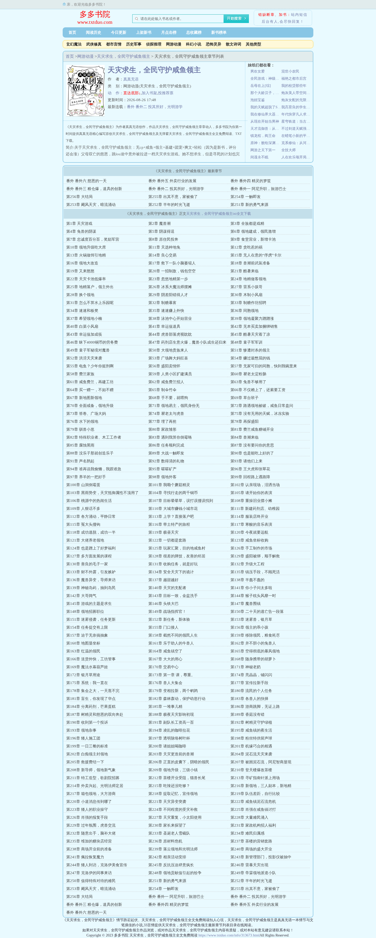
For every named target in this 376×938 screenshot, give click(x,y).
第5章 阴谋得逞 (161, 231)
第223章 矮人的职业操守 (87, 809)
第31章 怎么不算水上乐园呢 (90, 303)
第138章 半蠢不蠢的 (247, 580)
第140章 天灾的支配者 (167, 588)
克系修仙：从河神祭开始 (296, 143)
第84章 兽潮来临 (244, 437)
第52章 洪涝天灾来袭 (84, 358)
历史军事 (133, 44)
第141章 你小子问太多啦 (251, 588)
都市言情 (113, 44)
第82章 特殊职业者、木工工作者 (93, 437)
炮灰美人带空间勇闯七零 (296, 93)
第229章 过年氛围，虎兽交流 (91, 825)
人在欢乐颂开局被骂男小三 (296, 157)
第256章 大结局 (79, 197)
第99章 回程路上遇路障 (250, 477)
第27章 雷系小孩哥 (246, 287)
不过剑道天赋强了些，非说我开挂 (296, 129)
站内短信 (299, 15)
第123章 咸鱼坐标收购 (249, 540)
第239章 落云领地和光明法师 (173, 849)
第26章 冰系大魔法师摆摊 (170, 287)
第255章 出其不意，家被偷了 (173, 197)
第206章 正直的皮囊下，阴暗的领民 (178, 762)
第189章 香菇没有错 (247, 714)
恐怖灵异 (213, 44)
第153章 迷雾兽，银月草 (251, 619)
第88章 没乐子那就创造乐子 (90, 453)
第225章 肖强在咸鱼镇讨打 (253, 809)
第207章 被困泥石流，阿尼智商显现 (260, 762)
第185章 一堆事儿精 (165, 707)
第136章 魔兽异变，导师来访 (91, 580)
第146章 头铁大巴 (163, 604)
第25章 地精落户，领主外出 (90, 287)
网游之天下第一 (262, 150)
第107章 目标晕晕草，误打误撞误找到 (180, 501)
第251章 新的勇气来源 (249, 205)
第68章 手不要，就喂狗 (168, 398)
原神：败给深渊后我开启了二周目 (265, 143)
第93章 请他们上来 (246, 461)
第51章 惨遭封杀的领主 (250, 350)
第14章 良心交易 (162, 255)
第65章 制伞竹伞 (162, 390)
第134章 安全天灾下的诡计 (171, 572)
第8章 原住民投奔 (163, 239)
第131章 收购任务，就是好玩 (173, 564)
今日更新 (118, 32)
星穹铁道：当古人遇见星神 (296, 121)
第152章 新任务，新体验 (169, 619)
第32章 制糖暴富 (162, 303)
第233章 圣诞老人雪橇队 (169, 833)
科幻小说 (193, 44)
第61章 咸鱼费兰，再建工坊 (90, 382)
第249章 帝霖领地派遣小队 (253, 873)
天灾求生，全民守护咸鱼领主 (123, 56)
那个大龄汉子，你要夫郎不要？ (265, 93)
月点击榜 (168, 32)
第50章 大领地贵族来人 (168, 350)
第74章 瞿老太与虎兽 (166, 414)
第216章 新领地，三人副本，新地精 (260, 786)
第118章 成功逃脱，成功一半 (91, 532)
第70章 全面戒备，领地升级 (90, 406)
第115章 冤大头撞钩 (83, 524)
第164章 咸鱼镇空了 (165, 651)
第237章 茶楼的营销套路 (251, 841)
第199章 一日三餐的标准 (87, 746)
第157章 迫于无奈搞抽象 (87, 635)
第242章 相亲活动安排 (167, 857)
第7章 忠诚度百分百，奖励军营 (92, 239)
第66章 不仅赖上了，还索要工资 (257, 390)
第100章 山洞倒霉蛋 (83, 485)
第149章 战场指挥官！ (167, 611)
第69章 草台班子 (244, 398)
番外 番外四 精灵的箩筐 (250, 181)
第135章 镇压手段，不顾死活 (255, 572)
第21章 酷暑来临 (244, 271)
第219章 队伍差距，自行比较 (255, 794)
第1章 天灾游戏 (79, 223)
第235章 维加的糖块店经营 (89, 841)
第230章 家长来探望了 (167, 825)
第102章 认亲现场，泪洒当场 (255, 485)
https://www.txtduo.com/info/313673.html (229, 935)
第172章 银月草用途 (83, 675)
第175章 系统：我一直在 (87, 683)
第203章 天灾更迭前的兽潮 (171, 754)
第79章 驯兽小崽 (80, 429)
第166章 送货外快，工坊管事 (91, 659)
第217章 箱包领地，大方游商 (91, 794)
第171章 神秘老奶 (245, 667)
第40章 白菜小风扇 (82, 326)
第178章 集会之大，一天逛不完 (92, 691)
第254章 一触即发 (245, 197)
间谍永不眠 (259, 157)
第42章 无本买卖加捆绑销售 (254, 326)
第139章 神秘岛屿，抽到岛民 (91, 588)
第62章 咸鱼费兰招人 (166, 382)
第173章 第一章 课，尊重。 (171, 675)
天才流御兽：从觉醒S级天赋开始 (265, 129)
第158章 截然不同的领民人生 (173, 635)
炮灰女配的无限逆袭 (296, 100)
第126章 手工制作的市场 (251, 548)
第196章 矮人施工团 (83, 738)
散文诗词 (233, 44)
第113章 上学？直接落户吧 (171, 516)
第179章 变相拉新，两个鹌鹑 (173, 691)
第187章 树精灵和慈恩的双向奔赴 (94, 714)
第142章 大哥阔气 (81, 596)
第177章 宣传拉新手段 (249, 683)
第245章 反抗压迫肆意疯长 (171, 865)
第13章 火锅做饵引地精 (86, 255)
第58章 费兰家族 (80, 374)
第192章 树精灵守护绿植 (251, 722)
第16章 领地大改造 (82, 263)
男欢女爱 (257, 71)
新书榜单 (219, 32)
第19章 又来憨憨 (80, 271)
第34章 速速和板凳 (82, 311)
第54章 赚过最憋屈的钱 (250, 358)
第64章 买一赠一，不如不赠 (90, 390)
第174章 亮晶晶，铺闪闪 (251, 675)
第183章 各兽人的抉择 (249, 699)
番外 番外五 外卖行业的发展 (172, 181)
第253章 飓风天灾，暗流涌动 (91, 205)
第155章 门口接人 (163, 627)
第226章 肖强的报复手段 (87, 817)
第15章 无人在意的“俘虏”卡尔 (255, 255)
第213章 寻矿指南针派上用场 (255, 778)
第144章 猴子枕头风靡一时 (253, 596)
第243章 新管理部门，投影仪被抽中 (260, 857)
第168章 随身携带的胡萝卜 (253, 659)
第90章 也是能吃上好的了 (252, 453)
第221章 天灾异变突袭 (167, 802)
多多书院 (95, 14)
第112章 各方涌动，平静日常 (91, 516)
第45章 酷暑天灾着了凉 (250, 334)
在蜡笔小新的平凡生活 (296, 136)
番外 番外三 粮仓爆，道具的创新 (94, 189)
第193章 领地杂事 (81, 730)
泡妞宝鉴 (257, 100)
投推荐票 (165, 93)
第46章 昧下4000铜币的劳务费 (92, 342)
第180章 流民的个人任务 (251, 691)
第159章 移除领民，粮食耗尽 (255, 635)
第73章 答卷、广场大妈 (86, 414)
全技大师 (288, 150)
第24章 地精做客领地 (248, 279)
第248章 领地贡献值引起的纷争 (175, 873)
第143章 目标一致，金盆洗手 (173, 596)
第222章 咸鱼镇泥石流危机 (253, 802)
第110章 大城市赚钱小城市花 (173, 509)
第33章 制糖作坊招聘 (248, 303)
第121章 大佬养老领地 (85, 540)
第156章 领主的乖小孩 (249, 627)
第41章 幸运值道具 (164, 326)
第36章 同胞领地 (244, 311)
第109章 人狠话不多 (83, 509)
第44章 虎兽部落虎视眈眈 (170, 334)
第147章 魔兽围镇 (245, 604)
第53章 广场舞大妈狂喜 (168, 358)
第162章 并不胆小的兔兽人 (253, 643)
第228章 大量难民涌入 (249, 817)
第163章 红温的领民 (83, 651)
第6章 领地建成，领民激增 (253, 231)
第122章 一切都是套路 (167, 540)
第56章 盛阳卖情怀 (164, 366)
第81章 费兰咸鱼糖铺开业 (252, 429)
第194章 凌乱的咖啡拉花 (169, 730)
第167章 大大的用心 (165, 659)
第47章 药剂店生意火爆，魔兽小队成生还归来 (187, 342)
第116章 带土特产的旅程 (169, 524)
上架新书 (143, 32)
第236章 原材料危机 (165, 841)
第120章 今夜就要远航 (249, 532)
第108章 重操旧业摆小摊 (251, 501)
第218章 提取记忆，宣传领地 (173, 794)
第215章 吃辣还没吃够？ (169, 786)
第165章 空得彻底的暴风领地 (255, 651)
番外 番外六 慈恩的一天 (86, 181)
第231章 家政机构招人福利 (253, 825)
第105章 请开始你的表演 (251, 493)
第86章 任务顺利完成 (166, 445)
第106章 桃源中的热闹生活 (89, 501)
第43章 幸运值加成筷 (84, 334)
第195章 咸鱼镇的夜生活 (251, 730)
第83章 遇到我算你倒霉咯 (170, 437)
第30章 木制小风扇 (246, 295)
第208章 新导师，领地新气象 (91, 770)
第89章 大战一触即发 (166, 453)
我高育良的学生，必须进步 (296, 107)
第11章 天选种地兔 (164, 247)
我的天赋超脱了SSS (265, 107)
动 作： (115, 93)
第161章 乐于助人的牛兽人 (171, 643)
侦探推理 (153, 44)
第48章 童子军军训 (246, 342)
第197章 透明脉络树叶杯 (169, 738)
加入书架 (149, 93)
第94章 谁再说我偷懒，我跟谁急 (93, 469)
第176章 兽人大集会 (165, 683)
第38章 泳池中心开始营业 (170, 318)
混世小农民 (290, 71)
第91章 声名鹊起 (80, 461)
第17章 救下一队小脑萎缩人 (172, 263)
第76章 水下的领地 (82, 421)
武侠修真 (94, 44)
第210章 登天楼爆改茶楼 (251, 770)
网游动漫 (173, 44)
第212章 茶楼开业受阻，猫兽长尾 (176, 778)
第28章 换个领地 (80, 295)
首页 (72, 32)
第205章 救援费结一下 (85, 762)
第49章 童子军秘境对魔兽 (88, 350)
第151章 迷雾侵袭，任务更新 (91, 619)
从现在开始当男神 (264, 121)
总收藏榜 (194, 32)
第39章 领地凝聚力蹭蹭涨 (252, 318)
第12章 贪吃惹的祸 (246, 247)
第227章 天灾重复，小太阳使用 (175, 817)
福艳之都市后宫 (293, 78)
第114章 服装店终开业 (249, 516)
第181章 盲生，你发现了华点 (91, 699)
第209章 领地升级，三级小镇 (173, 770)
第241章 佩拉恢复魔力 (85, 857)
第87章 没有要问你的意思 (252, 445)
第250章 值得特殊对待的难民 (91, 881)
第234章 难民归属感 (247, 833)
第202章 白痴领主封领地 (87, 754)
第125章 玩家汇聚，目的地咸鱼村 (176, 548)
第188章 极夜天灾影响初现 (171, 714)
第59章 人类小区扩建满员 (170, 374)
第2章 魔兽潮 (159, 223)
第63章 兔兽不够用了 (248, 382)
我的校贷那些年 (293, 86)
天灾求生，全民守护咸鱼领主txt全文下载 (218, 214)
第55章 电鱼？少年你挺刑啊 (90, 366)
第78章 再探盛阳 (244, 421)
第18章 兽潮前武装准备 (250, 263)
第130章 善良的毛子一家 (87, 564)
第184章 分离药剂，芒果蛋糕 (91, 707)
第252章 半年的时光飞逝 (169, 205)
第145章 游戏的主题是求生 (89, 604)
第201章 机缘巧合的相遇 (251, 746)
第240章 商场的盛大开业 (251, 849)
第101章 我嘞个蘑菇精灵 (169, 485)
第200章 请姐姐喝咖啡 (167, 746)
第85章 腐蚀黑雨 (80, 445)
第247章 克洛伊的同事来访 (89, 873)
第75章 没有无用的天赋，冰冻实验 (259, 414)
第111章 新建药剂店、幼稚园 (255, 509)
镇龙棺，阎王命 (262, 136)
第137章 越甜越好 (163, 580)
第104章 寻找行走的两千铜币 (173, 493)
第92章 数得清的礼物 (166, 461)
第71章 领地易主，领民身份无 (174, 406)
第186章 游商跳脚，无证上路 (255, 707)
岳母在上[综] (260, 86)
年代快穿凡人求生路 (296, 114)
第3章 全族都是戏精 (247, 223)
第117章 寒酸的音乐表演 (251, 524)
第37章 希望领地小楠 (84, 318)
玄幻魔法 (74, 44)
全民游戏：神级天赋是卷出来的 (265, 78)
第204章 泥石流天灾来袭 (251, 754)
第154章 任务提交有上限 (87, 627)
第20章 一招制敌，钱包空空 (172, 271)
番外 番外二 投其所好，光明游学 (155, 107)
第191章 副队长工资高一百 (171, 722)
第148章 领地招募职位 (85, 611)
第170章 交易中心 (163, 667)
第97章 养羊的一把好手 (86, 477)
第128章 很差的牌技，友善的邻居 (176, 556)
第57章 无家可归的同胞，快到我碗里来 (263, 366)
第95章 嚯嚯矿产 (162, 469)
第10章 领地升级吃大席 (86, 247)
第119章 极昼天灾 (163, 532)
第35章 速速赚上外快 (166, 311)
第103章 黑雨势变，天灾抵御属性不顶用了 (102, 493)
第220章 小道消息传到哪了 (89, 802)
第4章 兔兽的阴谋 (81, 231)
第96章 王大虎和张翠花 (250, 469)
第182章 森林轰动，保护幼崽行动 (176, 699)
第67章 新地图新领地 (84, 398)
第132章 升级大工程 (247, 564)
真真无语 (131, 79)
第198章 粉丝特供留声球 (251, 738)
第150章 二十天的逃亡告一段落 (257, 611)
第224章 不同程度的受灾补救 (173, 809)
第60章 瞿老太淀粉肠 (248, 374)
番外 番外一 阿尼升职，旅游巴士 (258, 189)
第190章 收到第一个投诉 (87, 722)
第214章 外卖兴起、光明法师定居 (94, 786)
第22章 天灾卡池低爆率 (86, 279)
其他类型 (253, 44)
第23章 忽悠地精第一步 (168, 279)
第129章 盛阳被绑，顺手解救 (255, 556)
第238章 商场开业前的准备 (89, 849)
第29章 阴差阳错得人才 (168, 295)
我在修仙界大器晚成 (265, 114)
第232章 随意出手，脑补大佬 (91, 833)
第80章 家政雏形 (162, 429)
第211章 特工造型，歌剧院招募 (92, 778)
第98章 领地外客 (162, 477)
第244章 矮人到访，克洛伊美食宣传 (96, 865)
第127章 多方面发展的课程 (89, 556)
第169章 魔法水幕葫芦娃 (87, 667)
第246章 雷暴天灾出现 (249, 865)
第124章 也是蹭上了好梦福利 (91, 548)
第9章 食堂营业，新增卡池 (253, 239)
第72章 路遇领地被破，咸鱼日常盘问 (261, 406)
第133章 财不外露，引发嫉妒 (91, 572)
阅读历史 (93, 32)
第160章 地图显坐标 (83, 643)
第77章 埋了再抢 (162, 421)
